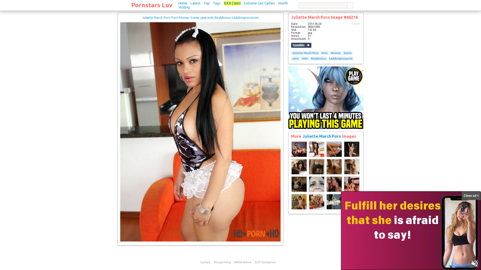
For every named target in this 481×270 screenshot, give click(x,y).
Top (207, 3)
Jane (295, 58)
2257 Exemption (265, 262)
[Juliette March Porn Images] (299, 156)
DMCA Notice (243, 262)
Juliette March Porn (305, 53)
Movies (335, 53)
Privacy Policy (222, 262)
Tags (216, 3)
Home (182, 3)
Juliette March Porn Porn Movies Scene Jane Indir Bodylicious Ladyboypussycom (200, 17)
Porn (325, 53)
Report (356, 23)
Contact (205, 262)
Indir (305, 58)
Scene (348, 53)
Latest (195, 3)
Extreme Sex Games (259, 3)
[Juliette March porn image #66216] (200, 240)
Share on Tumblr (301, 45)
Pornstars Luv (151, 5)
